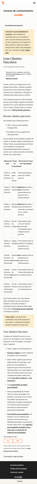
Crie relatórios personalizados (18, 414)
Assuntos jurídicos (17, 465)
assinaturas (17, 74)
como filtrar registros (19, 378)
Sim (8, 441)
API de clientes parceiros (21, 110)
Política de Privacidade (18, 469)
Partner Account (12, 78)
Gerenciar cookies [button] (16, 472)
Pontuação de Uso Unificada (23, 309)
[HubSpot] (2, 2)
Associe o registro (14, 353)
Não (17, 441)
